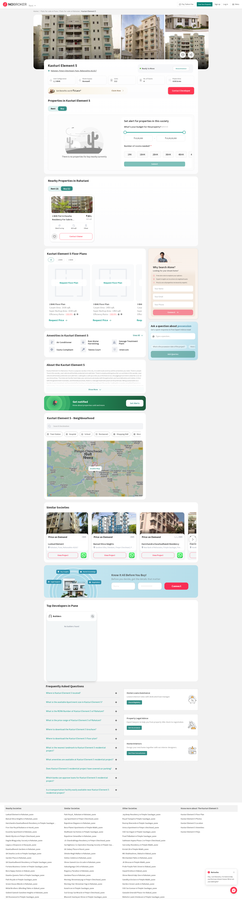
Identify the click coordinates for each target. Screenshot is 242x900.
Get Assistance (134, 728)
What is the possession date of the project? (169, 346)
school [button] (87, 434)
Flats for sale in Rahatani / (70, 11)
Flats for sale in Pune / (50, 11)
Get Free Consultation (136, 753)
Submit (154, 164)
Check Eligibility (134, 702)
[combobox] (97, 426)
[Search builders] (92, 616)
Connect (171, 312)
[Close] (234, 872)
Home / (36, 11)
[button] (69, 314)
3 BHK (70, 260)
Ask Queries (173, 354)
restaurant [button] (103, 434)
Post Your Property (204, 4)
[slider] (125, 132)
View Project (63, 555)
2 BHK (60, 260)
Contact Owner (76, 236)
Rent (31, 5)
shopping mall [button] (122, 434)
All (51, 260)
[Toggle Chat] (233, 890)
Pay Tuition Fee (187, 4)
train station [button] (55, 434)
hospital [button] (72, 434)
